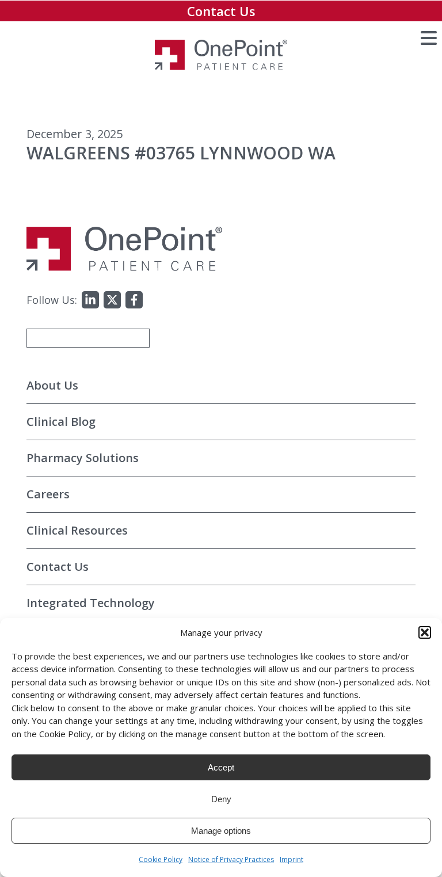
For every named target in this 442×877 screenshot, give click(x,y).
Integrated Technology (90, 603)
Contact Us (221, 11)
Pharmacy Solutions (82, 458)
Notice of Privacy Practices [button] (231, 859)
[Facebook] (134, 299)
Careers (48, 494)
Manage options (221, 831)
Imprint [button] (291, 859)
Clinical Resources (77, 530)
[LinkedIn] (90, 299)
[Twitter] (112, 299)
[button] (424, 632)
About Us (52, 385)
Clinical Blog (61, 421)
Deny (221, 799)
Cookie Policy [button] (160, 859)
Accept (221, 767)
